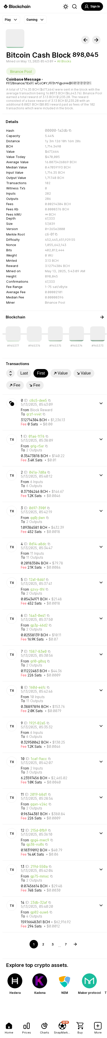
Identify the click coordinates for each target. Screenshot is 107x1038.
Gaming (31, 19)
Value (63, 373)
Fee (16, 385)
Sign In (95, 6)
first (41, 373)
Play (8, 19)
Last (24, 373)
